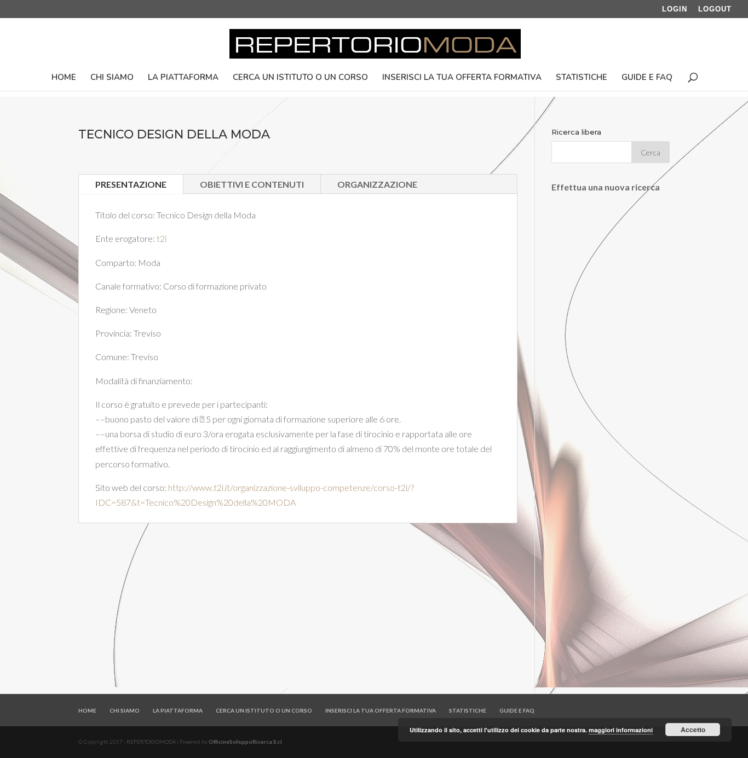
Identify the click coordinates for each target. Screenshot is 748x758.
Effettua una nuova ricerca (605, 187)
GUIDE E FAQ (647, 78)
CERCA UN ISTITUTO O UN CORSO (300, 78)
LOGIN (674, 9)
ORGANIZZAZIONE (377, 184)
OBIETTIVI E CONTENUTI (252, 184)
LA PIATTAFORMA (183, 78)
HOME (63, 78)
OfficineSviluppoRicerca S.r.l (245, 741)
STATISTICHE (581, 78)
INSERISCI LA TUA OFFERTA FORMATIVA (462, 78)
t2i (161, 238)
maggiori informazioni (621, 730)
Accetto (693, 729)
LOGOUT (715, 9)
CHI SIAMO (112, 78)
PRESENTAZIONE (130, 184)
